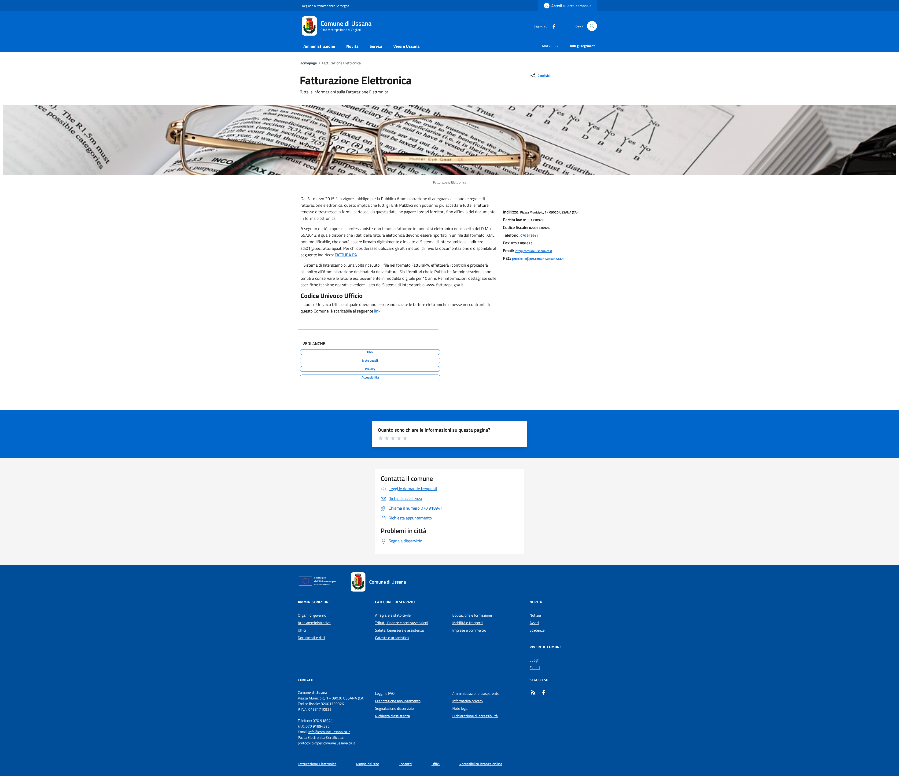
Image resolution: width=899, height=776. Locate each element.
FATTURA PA (346, 255)
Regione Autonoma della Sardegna (325, 5)
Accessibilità (370, 377)
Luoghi (535, 660)
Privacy (370, 368)
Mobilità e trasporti (467, 622)
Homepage (308, 63)
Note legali (460, 708)
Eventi (535, 667)
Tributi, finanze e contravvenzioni (401, 622)
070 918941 (529, 235)
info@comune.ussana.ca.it (533, 250)
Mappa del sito (367, 764)
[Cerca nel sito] (592, 26)
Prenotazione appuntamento (397, 701)
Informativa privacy (467, 701)
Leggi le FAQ (385, 693)
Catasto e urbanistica (392, 637)
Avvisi (534, 622)
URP (370, 351)
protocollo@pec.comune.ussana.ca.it (538, 258)
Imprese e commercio (469, 630)
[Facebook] (552, 26)
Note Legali (370, 360)
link (377, 311)
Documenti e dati (311, 637)
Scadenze (537, 630)
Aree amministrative (314, 622)
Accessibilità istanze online (480, 764)
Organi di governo (312, 615)
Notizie (535, 615)
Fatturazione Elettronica (317, 764)
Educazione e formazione (472, 615)
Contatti (405, 764)
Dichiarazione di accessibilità (475, 716)
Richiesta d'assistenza (392, 716)
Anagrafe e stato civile (393, 615)
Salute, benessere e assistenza (399, 630)
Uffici (302, 630)
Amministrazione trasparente (475, 693)
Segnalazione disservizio (394, 708)
